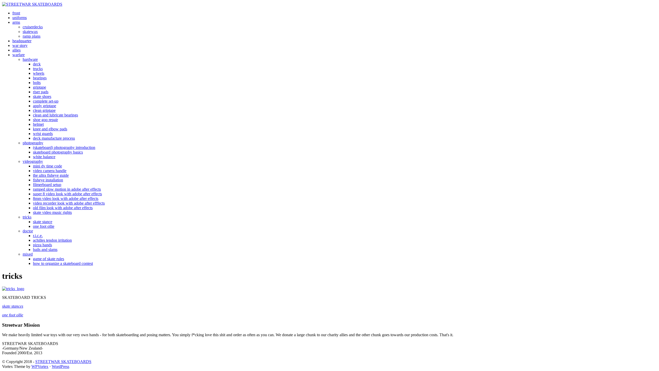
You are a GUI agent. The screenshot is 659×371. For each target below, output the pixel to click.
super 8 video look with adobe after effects (67, 194)
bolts (37, 82)
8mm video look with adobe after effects (65, 198)
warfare (18, 55)
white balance (44, 157)
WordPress (60, 366)
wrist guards (43, 133)
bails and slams (45, 249)
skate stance (42, 222)
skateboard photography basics (58, 152)
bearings (40, 78)
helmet (38, 124)
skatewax (30, 31)
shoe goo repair (45, 119)
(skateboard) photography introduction (64, 147)
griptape (39, 87)
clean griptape (44, 110)
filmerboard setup (47, 184)
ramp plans (31, 36)
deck (37, 64)
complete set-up (45, 101)
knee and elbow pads (50, 129)
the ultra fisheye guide (51, 175)
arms (16, 22)
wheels (38, 73)
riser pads (40, 92)
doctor (28, 231)
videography (33, 161)
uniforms (19, 17)
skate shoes (42, 96)
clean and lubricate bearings (55, 115)
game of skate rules (48, 259)
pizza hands (42, 245)
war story (20, 45)
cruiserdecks (33, 27)
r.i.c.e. (38, 235)
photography (33, 143)
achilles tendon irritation (52, 240)
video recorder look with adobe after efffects (69, 203)
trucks (38, 68)
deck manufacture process (54, 138)
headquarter (21, 41)
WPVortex (39, 366)
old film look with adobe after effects (63, 208)
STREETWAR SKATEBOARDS (63, 361)
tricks (27, 217)
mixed (28, 254)
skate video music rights (52, 212)
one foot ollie (43, 226)
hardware (30, 59)
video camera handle (49, 170)
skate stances (12, 306)
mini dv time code (47, 166)
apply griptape (44, 106)
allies (16, 50)
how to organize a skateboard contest (63, 263)
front (16, 13)
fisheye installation (48, 180)
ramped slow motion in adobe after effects (67, 189)
